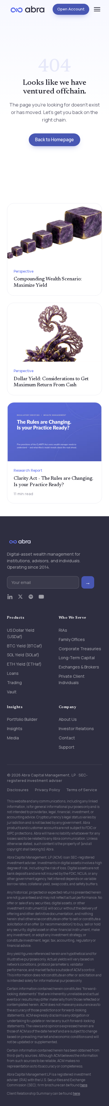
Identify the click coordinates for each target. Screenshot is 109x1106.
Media (13, 738)
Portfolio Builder (22, 719)
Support (66, 747)
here (83, 1085)
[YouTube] (41, 599)
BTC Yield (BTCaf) (24, 645)
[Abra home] (27, 9)
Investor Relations (76, 728)
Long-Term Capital (77, 657)
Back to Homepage (54, 140)
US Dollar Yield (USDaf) (20, 633)
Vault (12, 692)
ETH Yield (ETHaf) (24, 664)
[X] (20, 599)
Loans (13, 673)
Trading (14, 682)
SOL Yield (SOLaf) (23, 654)
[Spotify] (31, 599)
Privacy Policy (47, 789)
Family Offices (72, 639)
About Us (68, 719)
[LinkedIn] (10, 599)
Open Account (71, 9)
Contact (67, 738)
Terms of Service (82, 789)
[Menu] (97, 9)
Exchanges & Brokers (79, 667)
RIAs (63, 630)
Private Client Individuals (72, 679)
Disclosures (17, 789)
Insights (14, 728)
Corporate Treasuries (80, 648)
